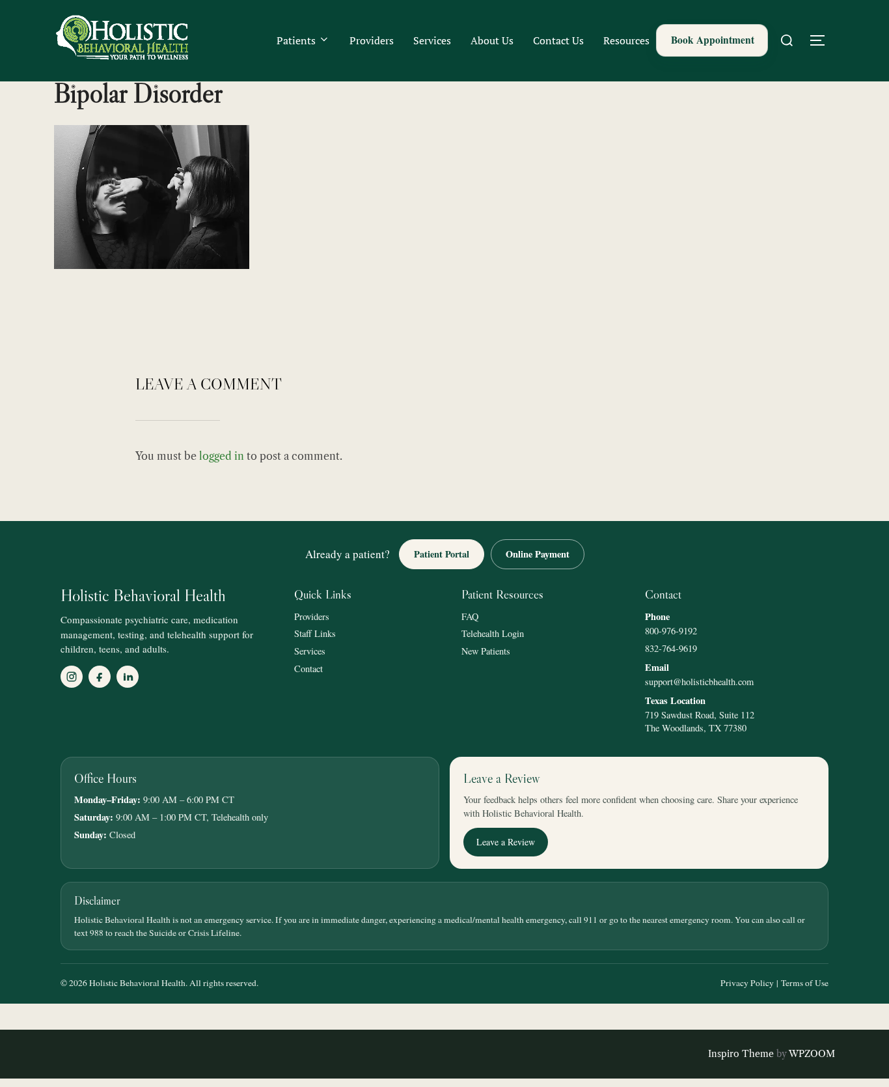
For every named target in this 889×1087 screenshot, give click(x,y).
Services (432, 40)
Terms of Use (804, 983)
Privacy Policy (747, 983)
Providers (371, 40)
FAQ (469, 616)
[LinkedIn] (127, 677)
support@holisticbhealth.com (699, 681)
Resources (626, 40)
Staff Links (315, 633)
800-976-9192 (671, 631)
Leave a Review (505, 842)
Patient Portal (441, 554)
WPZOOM (812, 1054)
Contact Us (558, 40)
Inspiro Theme (741, 1054)
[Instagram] (72, 677)
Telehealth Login (492, 633)
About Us (492, 40)
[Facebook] (100, 677)
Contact (308, 668)
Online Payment (537, 554)
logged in (221, 455)
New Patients (485, 651)
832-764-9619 (671, 648)
